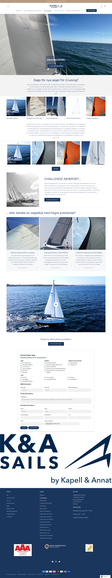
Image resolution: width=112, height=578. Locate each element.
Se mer (56, 168)
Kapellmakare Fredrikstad (46, 535)
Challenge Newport (52, 199)
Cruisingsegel (43, 497)
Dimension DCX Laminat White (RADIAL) (56, 368)
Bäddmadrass (43, 500)
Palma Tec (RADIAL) (51, 366)
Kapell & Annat (13, 574)
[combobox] (105, 576)
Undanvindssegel (91, 118)
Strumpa (72, 377)
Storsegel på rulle (27, 363)
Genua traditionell (27, 368)
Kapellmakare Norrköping (46, 519)
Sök (7, 495)
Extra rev (25, 377)
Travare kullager (50, 377)
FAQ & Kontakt (10, 503)
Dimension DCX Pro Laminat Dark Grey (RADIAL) (55, 371)
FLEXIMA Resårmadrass (46, 503)
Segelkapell (55, 137)
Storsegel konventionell (34, 118)
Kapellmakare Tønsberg (46, 538)
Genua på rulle (26, 366)
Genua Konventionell (73, 118)
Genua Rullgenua (51, 118)
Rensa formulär (33, 427)
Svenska (105, 576)
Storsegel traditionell (28, 364)
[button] (8, 6)
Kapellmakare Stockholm (46, 514)
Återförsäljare (43, 508)
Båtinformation (26, 384)
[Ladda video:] (56, 304)
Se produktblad (21, 267)
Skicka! (24, 427)
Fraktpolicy (9, 516)
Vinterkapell (43, 506)
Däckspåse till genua (27, 381)
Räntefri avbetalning (45, 511)
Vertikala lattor (73, 379)
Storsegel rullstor (12, 118)
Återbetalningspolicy (11, 511)
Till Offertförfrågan (56, 66)
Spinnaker (25, 370)
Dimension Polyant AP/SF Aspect (54, 364)
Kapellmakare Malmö (45, 522)
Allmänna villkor (10, 508)
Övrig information (27, 393)
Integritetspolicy (10, 514)
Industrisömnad (10, 497)
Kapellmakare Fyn (44, 527)
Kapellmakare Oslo (44, 532)
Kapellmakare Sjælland (45, 524)
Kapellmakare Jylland (45, 530)
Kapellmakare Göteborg (46, 516)
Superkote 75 (73, 364)
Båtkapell (42, 495)
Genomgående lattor (51, 379)
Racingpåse (25, 379)
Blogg (7, 506)
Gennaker (25, 372)
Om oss (8, 500)
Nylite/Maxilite (73, 363)
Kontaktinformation (27, 405)
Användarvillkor (40, 574)
